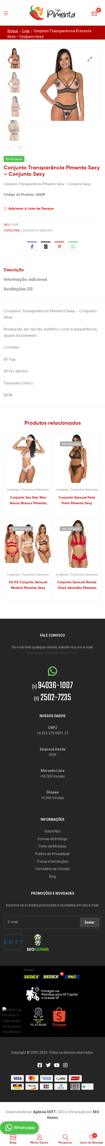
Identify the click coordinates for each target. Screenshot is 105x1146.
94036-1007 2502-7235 (52, 692)
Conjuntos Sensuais (37, 230)
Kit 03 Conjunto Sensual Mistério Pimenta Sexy (28, 585)
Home (12, 30)
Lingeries (13, 489)
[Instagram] (65, 1065)
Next (19, 147)
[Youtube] (56, 1065)
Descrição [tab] (14, 270)
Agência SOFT (44, 1112)
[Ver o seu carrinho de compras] (94, 13)
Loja (25, 30)
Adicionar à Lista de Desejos (31, 208)
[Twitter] (48, 1065)
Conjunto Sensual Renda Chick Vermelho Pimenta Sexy (76, 585)
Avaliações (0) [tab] (18, 289)
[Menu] (7, 13)
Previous (9, 147)
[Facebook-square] (39, 1065)
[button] (89, 59)
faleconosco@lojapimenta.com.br (53, 653)
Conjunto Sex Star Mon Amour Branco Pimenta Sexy (28, 500)
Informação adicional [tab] (25, 279)
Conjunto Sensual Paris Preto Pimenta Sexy (77, 500)
